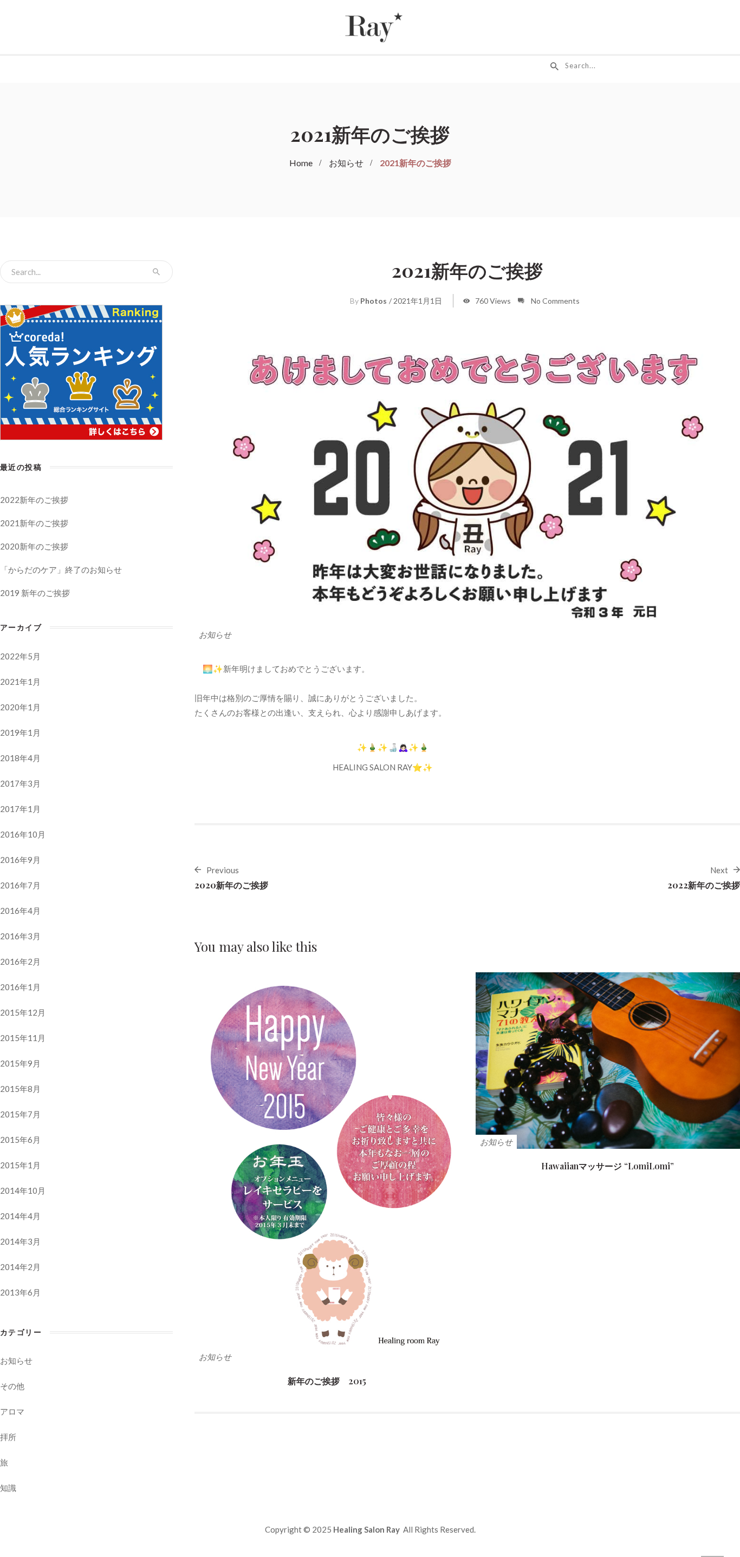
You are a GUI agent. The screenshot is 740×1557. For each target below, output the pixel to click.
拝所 (8, 1437)
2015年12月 (23, 1012)
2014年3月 (20, 1241)
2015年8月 (20, 1089)
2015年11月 (23, 1038)
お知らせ (346, 163)
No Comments (555, 300)
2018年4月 (20, 758)
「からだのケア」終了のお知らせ (61, 569)
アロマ (12, 1411)
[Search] (156, 272)
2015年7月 (20, 1114)
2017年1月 (20, 809)
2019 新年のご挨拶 (35, 593)
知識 (8, 1488)
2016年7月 (20, 885)
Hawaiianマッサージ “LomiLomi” (607, 1166)
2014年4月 (20, 1216)
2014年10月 (23, 1190)
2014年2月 (20, 1267)
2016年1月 (20, 987)
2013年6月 (20, 1292)
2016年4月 (20, 910)
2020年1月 (20, 707)
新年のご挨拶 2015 (327, 1380)
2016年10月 (23, 834)
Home (301, 163)
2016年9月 (20, 860)
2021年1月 (20, 681)
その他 (12, 1386)
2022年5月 (20, 656)
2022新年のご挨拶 (34, 500)
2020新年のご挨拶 (34, 546)
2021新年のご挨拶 (34, 523)
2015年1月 (20, 1165)
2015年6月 (20, 1139)
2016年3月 (20, 936)
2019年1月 (20, 732)
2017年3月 (20, 783)
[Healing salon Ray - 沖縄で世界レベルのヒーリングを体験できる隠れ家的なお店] (369, 26)
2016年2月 (20, 961)
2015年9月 (20, 1063)
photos (373, 300)
